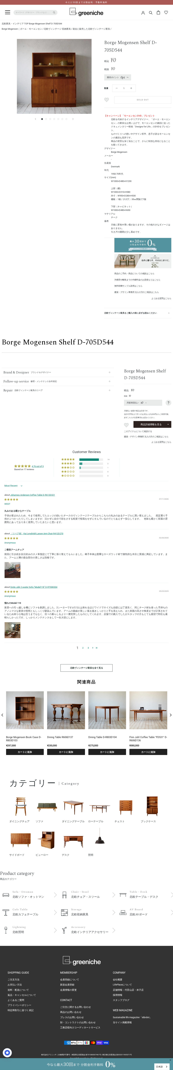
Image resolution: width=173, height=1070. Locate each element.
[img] (11, 499)
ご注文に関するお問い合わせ (75, 1007)
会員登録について (69, 979)
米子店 (140, 990)
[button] (68, 459)
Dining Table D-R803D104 (102, 737)
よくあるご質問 (16, 1000)
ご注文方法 (13, 979)
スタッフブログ (121, 1000)
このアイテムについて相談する (138, 431)
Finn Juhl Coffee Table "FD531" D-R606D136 (148, 739)
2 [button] (82, 648)
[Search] (151, 12)
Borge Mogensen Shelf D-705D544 (45, 23)
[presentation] (2, 715)
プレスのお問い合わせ (72, 1017)
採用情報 (117, 995)
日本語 (159, 1066)
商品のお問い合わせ (70, 1012)
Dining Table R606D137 (60, 737)
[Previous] (35, 119)
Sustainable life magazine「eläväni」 (132, 1017)
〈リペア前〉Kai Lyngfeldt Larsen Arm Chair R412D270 (36, 533)
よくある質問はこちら (161, 298)
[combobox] (162, 1066)
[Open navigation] (7, 12)
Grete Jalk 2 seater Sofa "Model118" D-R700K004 (33, 587)
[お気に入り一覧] (166, 12)
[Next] (72, 119)
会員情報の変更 (68, 990)
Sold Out (143, 100)
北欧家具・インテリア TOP (15, 23)
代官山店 (129, 990)
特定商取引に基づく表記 (21, 1010)
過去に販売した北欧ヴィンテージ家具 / (92, 29)
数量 (106, 88)
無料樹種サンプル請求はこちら (128, 286)
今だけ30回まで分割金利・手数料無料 (86, 2)
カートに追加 (25, 752)
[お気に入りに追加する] (107, 99)
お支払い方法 (15, 984)
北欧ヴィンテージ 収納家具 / (58, 29)
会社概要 (117, 979)
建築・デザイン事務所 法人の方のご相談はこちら (136, 292)
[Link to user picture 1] (12, 570)
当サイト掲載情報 (122, 1022)
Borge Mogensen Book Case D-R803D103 (23, 739)
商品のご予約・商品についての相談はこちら (134, 273)
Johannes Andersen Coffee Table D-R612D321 (32, 495)
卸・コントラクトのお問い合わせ (78, 1022)
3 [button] (88, 648)
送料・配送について (18, 990)
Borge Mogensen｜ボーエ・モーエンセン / (23, 29)
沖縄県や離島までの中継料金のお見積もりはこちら (137, 280)
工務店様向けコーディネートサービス (80, 1027)
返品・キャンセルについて (22, 995)
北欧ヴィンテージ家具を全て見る (86, 668)
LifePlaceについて (122, 984)
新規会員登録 (67, 984)
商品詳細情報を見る (151, 424)
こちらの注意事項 (134, 417)
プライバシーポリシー (19, 1005)
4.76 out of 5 (38, 466)
